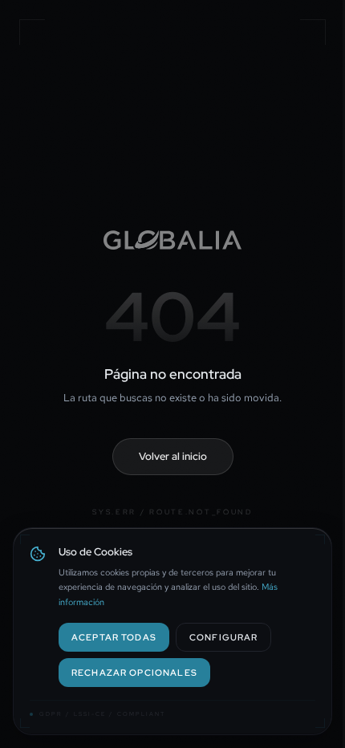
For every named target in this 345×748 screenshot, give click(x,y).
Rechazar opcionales (134, 672)
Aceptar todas (113, 637)
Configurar (223, 637)
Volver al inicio (173, 456)
